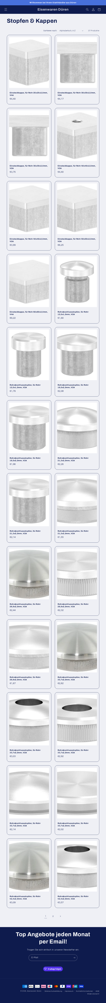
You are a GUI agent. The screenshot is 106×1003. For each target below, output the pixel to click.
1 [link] (45, 916)
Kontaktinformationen (84, 991)
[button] (6, 10)
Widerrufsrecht (93, 994)
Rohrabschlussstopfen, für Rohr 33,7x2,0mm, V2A (73, 678)
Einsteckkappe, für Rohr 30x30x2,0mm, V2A (77, 94)
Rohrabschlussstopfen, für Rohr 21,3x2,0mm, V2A (73, 459)
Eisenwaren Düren (34, 991)
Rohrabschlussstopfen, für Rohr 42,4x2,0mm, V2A (25, 897)
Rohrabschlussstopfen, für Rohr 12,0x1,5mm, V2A (73, 313)
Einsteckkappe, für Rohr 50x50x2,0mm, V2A (77, 240)
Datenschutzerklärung (53, 991)
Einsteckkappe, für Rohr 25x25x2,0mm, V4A (29, 94)
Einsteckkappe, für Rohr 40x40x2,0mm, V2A (77, 167)
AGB (97, 991)
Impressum (69, 991)
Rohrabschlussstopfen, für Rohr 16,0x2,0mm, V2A (73, 386)
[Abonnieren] (74, 957)
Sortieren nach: (50, 31)
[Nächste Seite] (60, 916)
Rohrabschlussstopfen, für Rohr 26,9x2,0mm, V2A (25, 605)
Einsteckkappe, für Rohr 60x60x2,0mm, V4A (29, 313)
